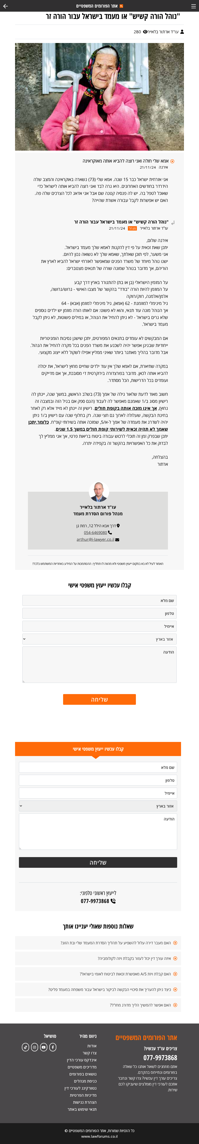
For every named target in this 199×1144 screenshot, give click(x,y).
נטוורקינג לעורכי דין (81, 1088)
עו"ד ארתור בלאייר (163, 31)
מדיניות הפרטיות (83, 1095)
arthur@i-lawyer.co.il (95, 539)
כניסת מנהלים (85, 1081)
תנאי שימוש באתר (82, 1109)
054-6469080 (95, 532)
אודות (92, 1046)
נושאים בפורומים (83, 1074)
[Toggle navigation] (193, 5)
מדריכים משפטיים (82, 1067)
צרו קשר (90, 1053)
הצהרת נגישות (85, 1102)
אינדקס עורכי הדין (82, 1060)
